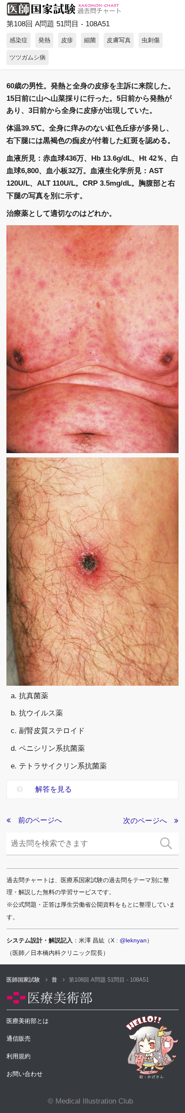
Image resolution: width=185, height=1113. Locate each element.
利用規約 (18, 1056)
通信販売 (18, 1038)
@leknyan (133, 940)
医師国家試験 (24, 979)
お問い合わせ (24, 1073)
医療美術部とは (27, 1020)
